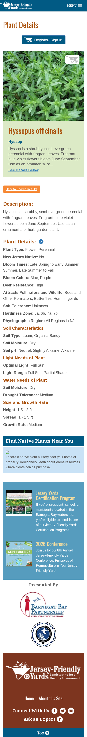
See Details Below (23, 170)
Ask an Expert (39, 719)
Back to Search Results (21, 189)
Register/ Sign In (48, 39)
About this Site (51, 698)
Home (29, 698)
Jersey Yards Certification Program (56, 495)
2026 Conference (52, 543)
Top (40, 733)
